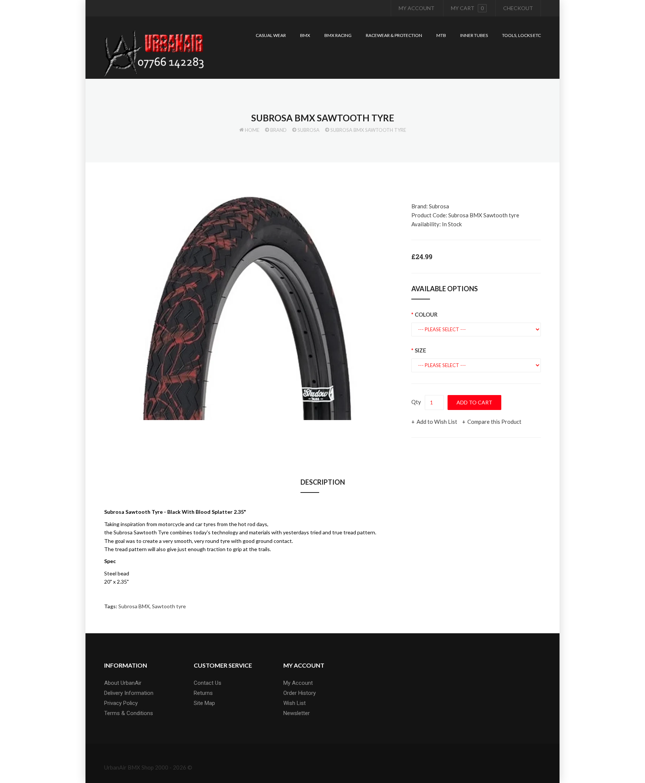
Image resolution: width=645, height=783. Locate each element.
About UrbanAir (122, 683)
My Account (416, 8)
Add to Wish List (437, 421)
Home (252, 130)
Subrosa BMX (134, 606)
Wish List (294, 703)
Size (420, 350)
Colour (426, 314)
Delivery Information (128, 693)
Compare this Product (494, 421)
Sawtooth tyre (169, 606)
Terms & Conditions (128, 713)
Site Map (204, 703)
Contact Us (207, 683)
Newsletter (296, 713)
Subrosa (308, 130)
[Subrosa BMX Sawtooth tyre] (248, 308)
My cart (467, 8)
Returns (203, 693)
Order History (299, 693)
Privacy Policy (121, 703)
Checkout (518, 8)
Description (322, 482)
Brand (278, 130)
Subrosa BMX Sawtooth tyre (368, 130)
